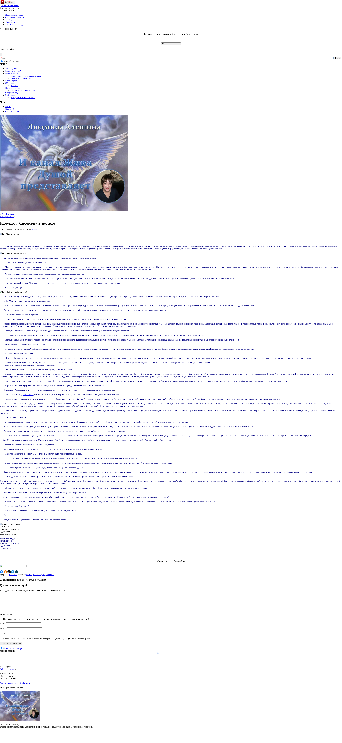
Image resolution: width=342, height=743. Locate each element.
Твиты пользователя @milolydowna (16, 683)
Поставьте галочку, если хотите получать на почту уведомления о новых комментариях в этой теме (48, 619)
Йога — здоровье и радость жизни (26, 76)
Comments (12, 111)
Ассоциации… (7, 216)
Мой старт (10, 95)
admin (34, 230)
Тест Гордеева (8, 214)
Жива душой (11, 69)
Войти (8, 106)
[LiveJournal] (16, 571)
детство (28, 574)
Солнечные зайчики (14, 17)
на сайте (5, 61)
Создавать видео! (13, 93)
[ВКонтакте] (1, 571)
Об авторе (10, 83)
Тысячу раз (10, 20)
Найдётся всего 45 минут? (23, 97)
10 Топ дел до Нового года (23, 90)
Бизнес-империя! (13, 71)
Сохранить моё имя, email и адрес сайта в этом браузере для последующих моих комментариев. (46, 639)
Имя (2, 624)
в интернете (15, 61)
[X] (9, 571)
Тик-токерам (11, 22)
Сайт (2, 633)
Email (3, 629)
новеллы (13, 574)
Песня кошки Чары (14, 15)
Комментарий (7, 614)
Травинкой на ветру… (15, 24)
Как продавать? (12, 81)
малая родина (39, 574)
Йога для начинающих (21, 78)
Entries (10, 109)
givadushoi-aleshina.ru (9, 5)
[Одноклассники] (5, 571)
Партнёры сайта (12, 88)
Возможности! (12, 73)
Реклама (14, 85)
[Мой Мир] (12, 571)
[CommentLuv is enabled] (12, 648)
